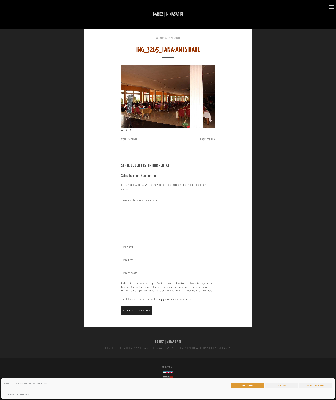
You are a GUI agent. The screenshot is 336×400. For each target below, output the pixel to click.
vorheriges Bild (129, 139)
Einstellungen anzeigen (316, 385)
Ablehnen (282, 385)
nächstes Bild (207, 139)
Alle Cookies (247, 385)
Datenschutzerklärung (23, 394)
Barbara (176, 38)
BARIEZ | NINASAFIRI (168, 342)
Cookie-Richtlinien (9, 394)
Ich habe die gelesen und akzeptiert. (158, 299)
